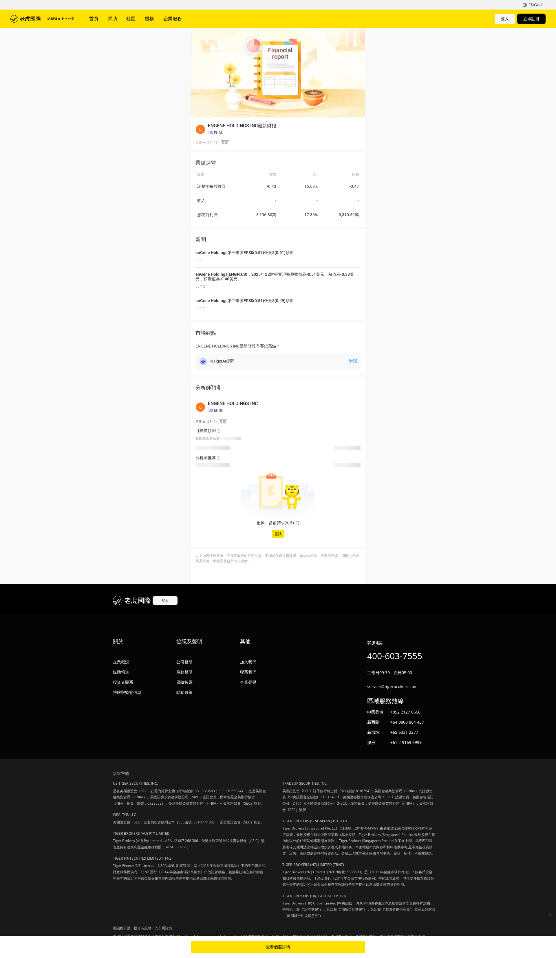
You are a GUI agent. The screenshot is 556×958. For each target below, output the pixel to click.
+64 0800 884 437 (407, 722)
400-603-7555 (394, 656)
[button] (278, 129)
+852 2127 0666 (405, 712)
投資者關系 (123, 682)
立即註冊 (531, 18)
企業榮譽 (248, 682)
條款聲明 (184, 672)
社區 (131, 18)
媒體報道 (121, 672)
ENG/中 (535, 5)
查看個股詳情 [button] (278, 947)
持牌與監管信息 (127, 692)
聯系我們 (248, 672)
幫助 (112, 18)
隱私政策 (184, 692)
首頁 (93, 18)
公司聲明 (184, 662)
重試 (278, 534)
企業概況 (121, 662)
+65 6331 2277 (404, 732)
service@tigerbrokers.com (392, 686)
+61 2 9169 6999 (406, 742)
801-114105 (203, 822)
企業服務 (172, 18)
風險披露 (184, 682)
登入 (505, 18)
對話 (353, 361)
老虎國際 (42, 19)
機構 (149, 18)
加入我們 (248, 662)
